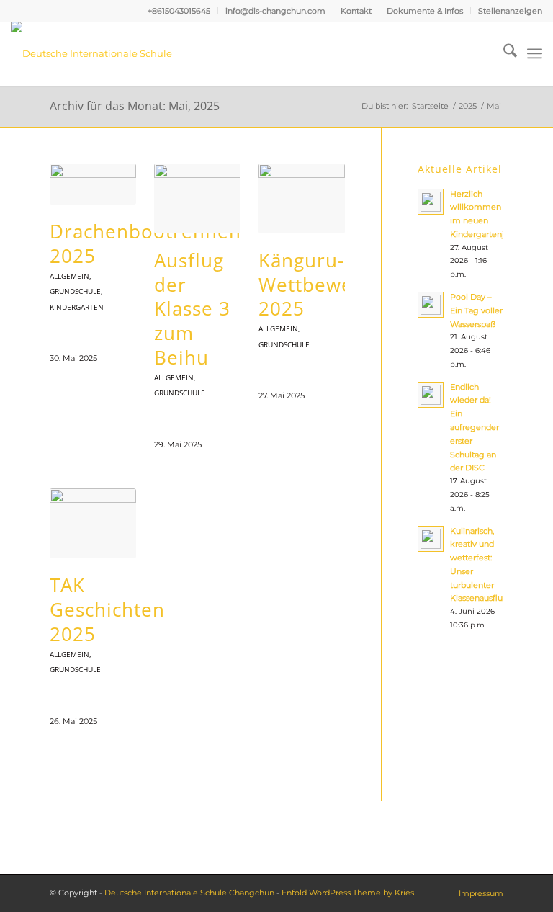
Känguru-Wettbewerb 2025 (316, 284)
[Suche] (503, 53)
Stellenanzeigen (510, 11)
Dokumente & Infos (425, 11)
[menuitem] (179, 10)
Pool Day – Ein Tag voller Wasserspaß (476, 310)
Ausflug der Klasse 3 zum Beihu (192, 308)
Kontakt (356, 11)
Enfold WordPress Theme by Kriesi (349, 893)
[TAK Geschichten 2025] (93, 523)
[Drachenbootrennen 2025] (93, 184)
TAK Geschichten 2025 (107, 609)
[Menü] (534, 53)
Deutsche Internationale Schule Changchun (189, 893)
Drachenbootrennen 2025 (145, 243)
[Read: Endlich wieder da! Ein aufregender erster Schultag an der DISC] (431, 395)
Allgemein (69, 276)
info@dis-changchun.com (275, 11)
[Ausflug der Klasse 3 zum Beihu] (197, 198)
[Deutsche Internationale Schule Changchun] (108, 53)
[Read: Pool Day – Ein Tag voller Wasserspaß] (431, 305)
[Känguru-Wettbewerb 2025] (301, 198)
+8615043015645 (179, 11)
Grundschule (75, 291)
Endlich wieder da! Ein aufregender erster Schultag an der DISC (474, 427)
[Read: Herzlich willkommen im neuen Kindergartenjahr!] (431, 202)
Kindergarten (77, 307)
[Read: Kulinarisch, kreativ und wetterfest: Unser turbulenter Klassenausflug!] (431, 539)
